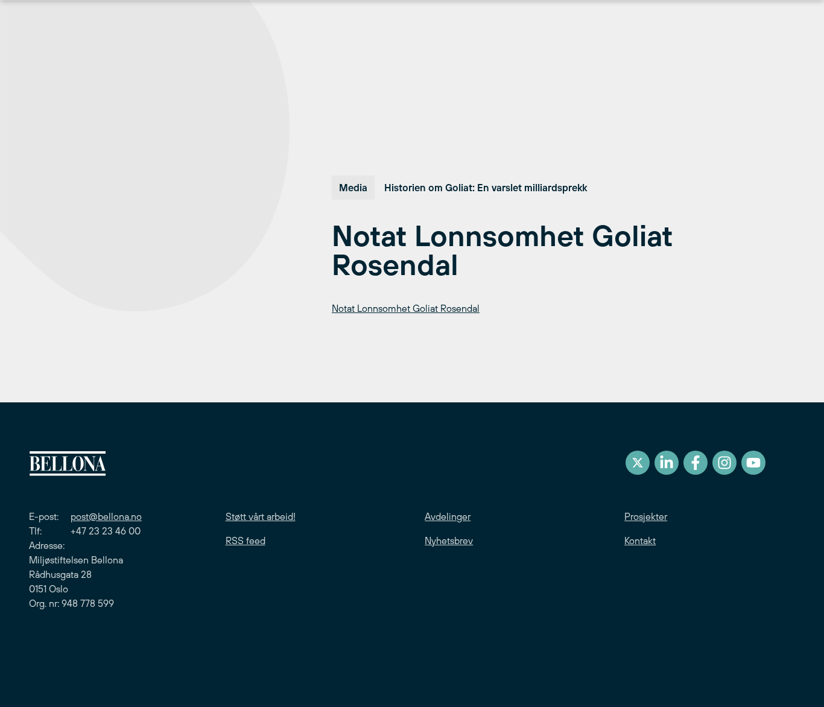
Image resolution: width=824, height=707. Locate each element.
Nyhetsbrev (449, 540)
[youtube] (753, 463)
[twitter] (638, 463)
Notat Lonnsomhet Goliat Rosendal (406, 308)
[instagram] (724, 463)
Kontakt (640, 540)
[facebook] (695, 463)
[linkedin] (666, 463)
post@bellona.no (106, 516)
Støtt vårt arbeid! (261, 516)
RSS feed (245, 540)
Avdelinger (448, 516)
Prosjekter (645, 516)
